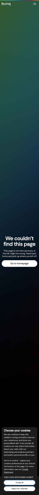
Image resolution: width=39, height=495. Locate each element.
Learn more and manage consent (18, 477)
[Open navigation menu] (34, 4)
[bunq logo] (6, 4)
